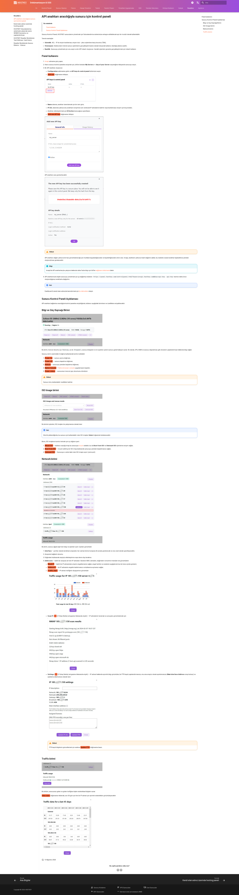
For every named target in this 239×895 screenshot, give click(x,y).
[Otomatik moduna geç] (192, 2)
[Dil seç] (197, 2)
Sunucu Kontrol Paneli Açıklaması (56, 30)
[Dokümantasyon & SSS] (20, 2)
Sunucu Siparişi (61, 8)
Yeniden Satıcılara (152, 8)
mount (81, 446)
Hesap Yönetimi (85, 8)
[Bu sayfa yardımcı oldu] (118, 870)
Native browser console (66, 368)
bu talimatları (83, 291)
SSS (139, 8)
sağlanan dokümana (103, 270)
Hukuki (180, 8)
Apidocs (201, 8)
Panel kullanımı (51, 27)
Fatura (73, 8)
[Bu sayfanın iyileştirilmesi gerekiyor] (121, 870)
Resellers (190, 8)
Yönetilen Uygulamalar (126, 8)
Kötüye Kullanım (168, 8)
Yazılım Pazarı (109, 8)
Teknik (97, 8)
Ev (36, 8)
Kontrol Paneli (46, 8)
